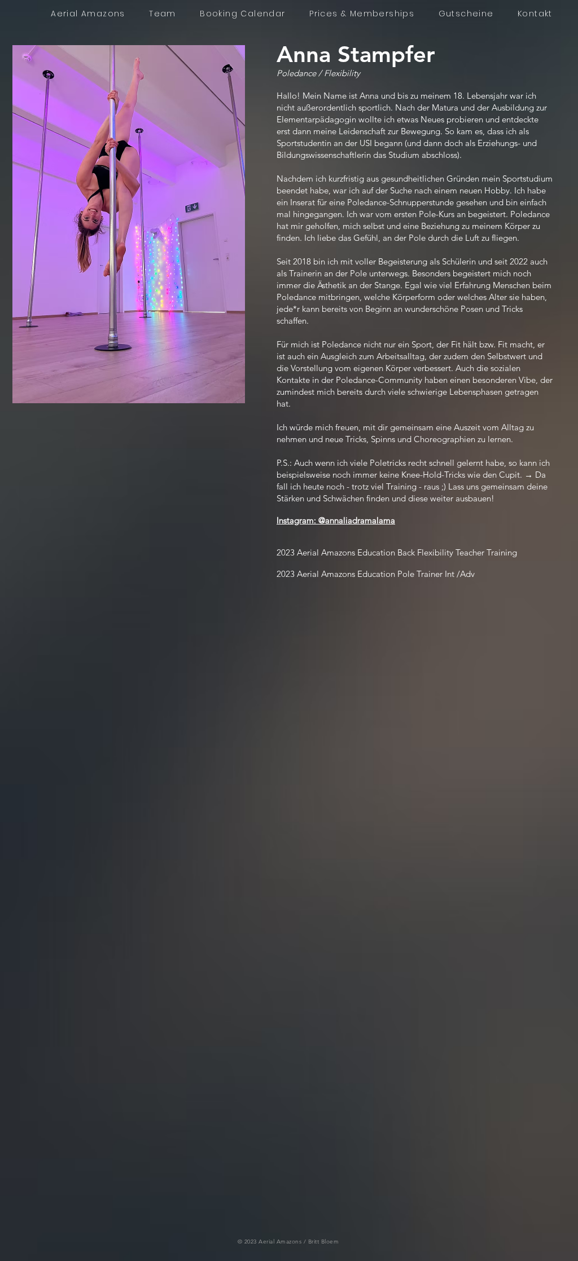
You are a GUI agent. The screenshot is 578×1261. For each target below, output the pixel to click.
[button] (128, 224)
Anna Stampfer (356, 54)
